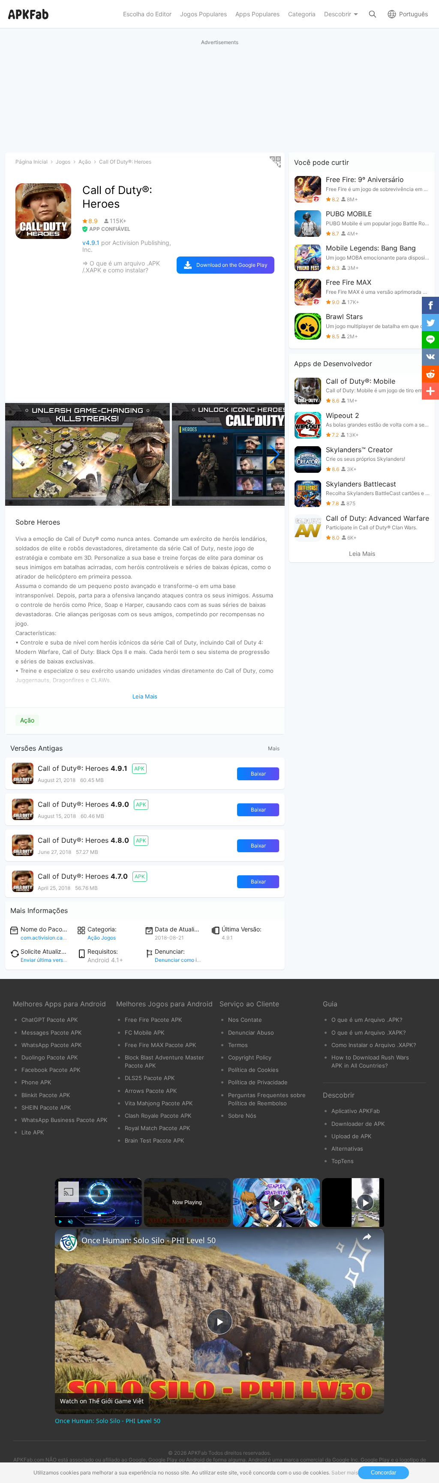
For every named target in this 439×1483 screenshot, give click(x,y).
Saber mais (344, 1472)
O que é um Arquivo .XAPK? (368, 1032)
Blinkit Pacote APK (45, 1095)
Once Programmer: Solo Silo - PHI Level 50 (148, 1240)
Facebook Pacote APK (51, 1069)
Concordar (383, 1472)
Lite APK (32, 1132)
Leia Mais (362, 553)
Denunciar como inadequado (189, 960)
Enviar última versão (45, 960)
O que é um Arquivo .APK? (367, 1019)
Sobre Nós (242, 1115)
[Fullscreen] (137, 1222)
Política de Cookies (253, 1069)
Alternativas (347, 1148)
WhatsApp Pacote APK (51, 1044)
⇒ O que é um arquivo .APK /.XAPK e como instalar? (121, 267)
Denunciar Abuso (251, 1032)
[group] (87, 454)
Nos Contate (245, 1019)
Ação (27, 720)
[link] (68, 1242)
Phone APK (36, 1082)
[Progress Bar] (98, 1216)
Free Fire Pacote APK (153, 1019)
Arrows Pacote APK (151, 1090)
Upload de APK (351, 1136)
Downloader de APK (358, 1123)
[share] (367, 1236)
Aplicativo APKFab (355, 1110)
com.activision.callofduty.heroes (59, 937)
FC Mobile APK (145, 1032)
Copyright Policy (249, 1057)
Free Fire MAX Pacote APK (160, 1044)
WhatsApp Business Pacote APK (64, 1119)
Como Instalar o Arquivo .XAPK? (373, 1044)
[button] (274, 454)
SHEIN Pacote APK (46, 1107)
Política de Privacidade (258, 1082)
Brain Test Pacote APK (154, 1140)
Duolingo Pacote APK (49, 1057)
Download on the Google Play (232, 265)
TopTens (342, 1161)
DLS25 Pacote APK (150, 1077)
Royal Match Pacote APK (157, 1128)
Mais (274, 748)
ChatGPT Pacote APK (49, 1019)
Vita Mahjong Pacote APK (159, 1103)
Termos (238, 1044)
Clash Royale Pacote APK (158, 1115)
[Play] (60, 1222)
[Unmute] (70, 1222)
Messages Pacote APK (51, 1032)
